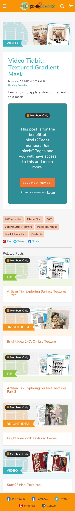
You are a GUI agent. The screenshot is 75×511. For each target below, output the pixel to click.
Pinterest (29, 506)
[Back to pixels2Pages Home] (37, 6)
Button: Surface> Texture (18, 226)
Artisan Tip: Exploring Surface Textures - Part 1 (36, 293)
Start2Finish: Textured (24, 484)
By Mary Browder (17, 85)
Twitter (64, 499)
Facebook (42, 499)
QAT (49, 219)
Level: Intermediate (15, 234)
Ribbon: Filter (34, 219)
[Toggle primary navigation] (4, 6)
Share (35, 241)
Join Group (18, 499)
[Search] (62, 6)
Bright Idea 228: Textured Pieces (32, 438)
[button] (37, 182)
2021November (13, 219)
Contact (51, 506)
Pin (9, 241)
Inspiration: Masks (47, 226)
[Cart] (70, 6)
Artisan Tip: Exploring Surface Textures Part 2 (36, 390)
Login (51, 192)
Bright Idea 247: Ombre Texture (31, 341)
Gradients (36, 234)
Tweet (21, 241)
